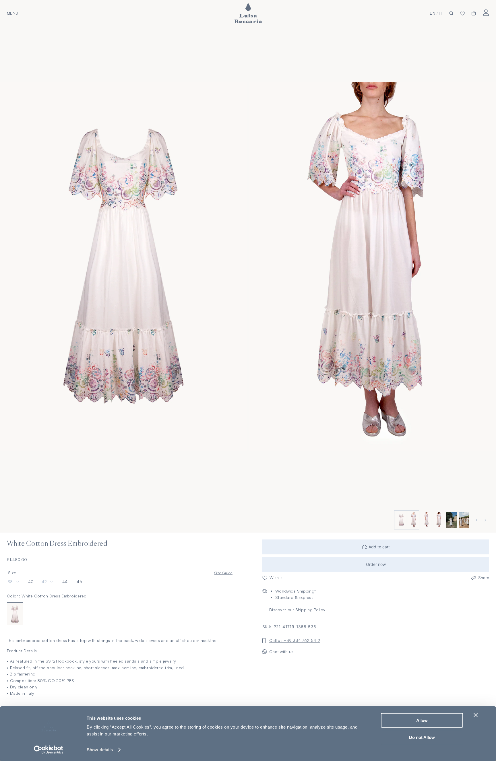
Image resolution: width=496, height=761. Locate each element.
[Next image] (486, 520)
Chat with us (281, 651)
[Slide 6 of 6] (463, 519)
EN (432, 13)
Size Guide (223, 573)
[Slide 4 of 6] (438, 519)
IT (441, 13)
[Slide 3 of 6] (425, 519)
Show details (100, 749)
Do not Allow (422, 737)
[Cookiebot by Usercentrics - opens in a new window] (49, 750)
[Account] (486, 12)
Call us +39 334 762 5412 (294, 640)
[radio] (15, 613)
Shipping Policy (310, 609)
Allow (422, 720)
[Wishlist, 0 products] (462, 13)
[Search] (451, 13)
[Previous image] (477, 520)
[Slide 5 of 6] (451, 519)
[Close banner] (476, 715)
